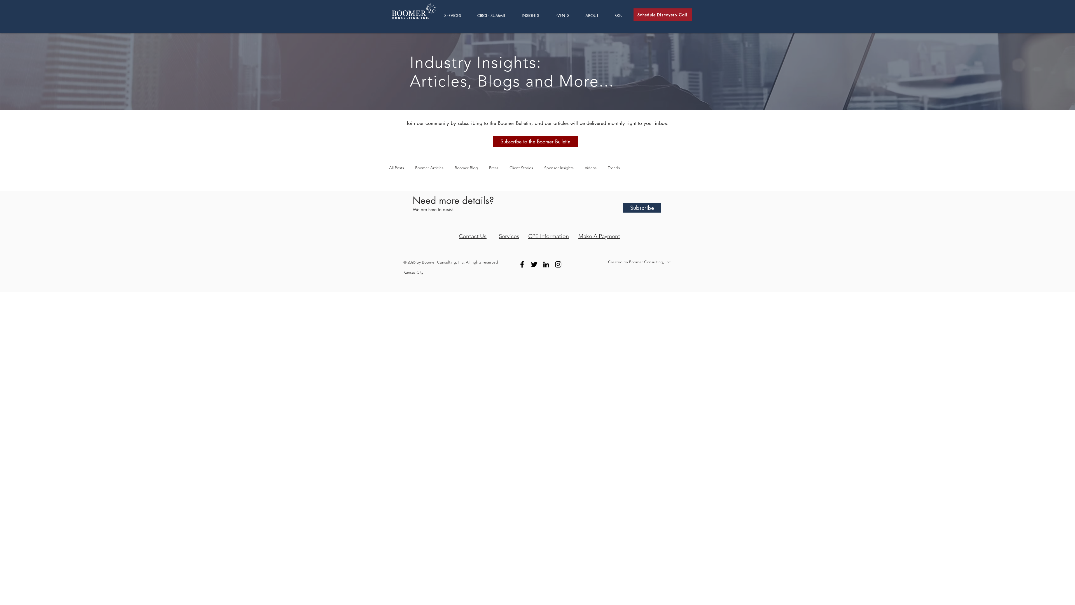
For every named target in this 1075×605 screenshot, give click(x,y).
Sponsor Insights (559, 167)
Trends (614, 167)
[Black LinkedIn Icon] (546, 264)
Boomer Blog (466, 167)
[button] (534, 15)
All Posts (396, 167)
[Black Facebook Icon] (522, 264)
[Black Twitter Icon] (534, 264)
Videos (591, 167)
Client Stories (521, 167)
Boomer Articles (429, 167)
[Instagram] (558, 264)
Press (493, 167)
